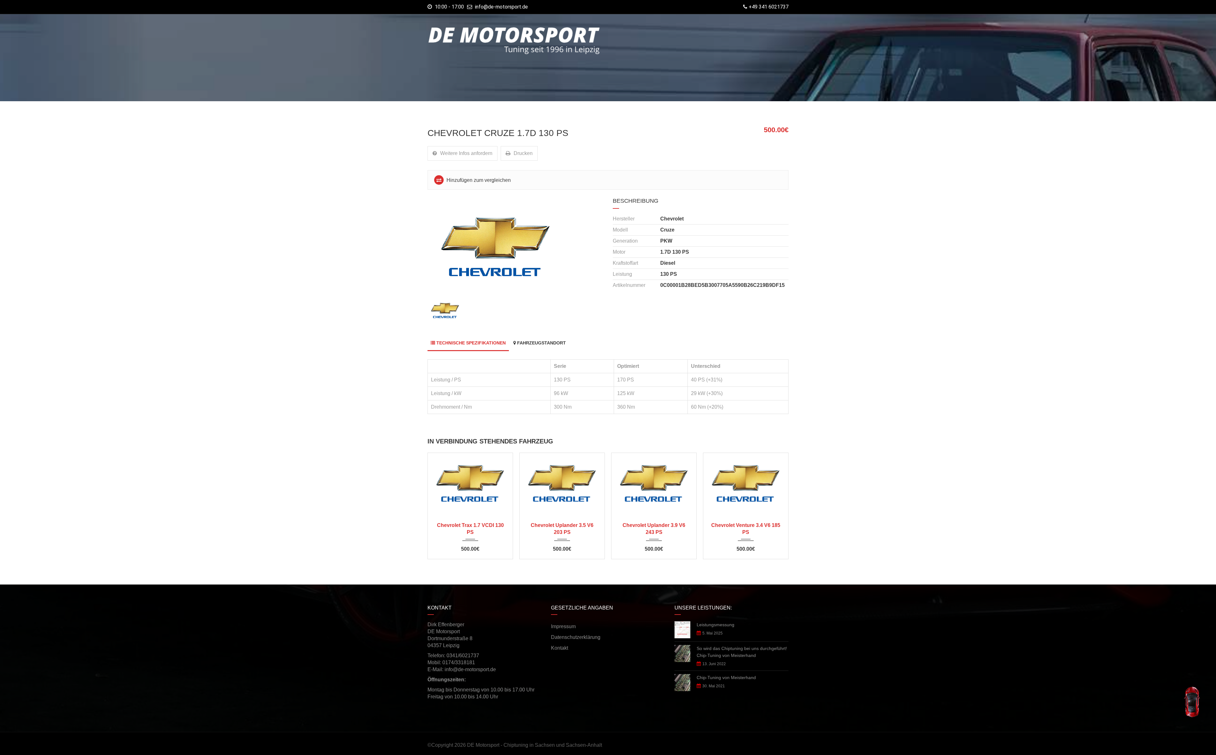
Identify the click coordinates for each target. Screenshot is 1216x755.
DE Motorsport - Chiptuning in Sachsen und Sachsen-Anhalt (534, 745)
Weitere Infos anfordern (466, 153)
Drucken (523, 153)
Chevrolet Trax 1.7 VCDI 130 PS (470, 529)
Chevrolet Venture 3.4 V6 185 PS (745, 529)
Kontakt (559, 648)
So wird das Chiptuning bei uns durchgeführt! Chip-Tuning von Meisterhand (742, 652)
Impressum (563, 626)
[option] (515, 247)
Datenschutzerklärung (575, 637)
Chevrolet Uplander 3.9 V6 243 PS (654, 529)
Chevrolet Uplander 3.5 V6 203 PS (562, 529)
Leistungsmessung (715, 624)
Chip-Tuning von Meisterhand (726, 677)
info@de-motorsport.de (501, 7)
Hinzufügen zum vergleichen (478, 180)
